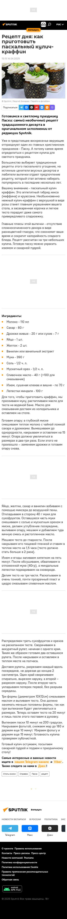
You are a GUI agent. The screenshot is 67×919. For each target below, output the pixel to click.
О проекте (7, 848)
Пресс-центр (38, 853)
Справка (24, 773)
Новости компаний (12, 857)
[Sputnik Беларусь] (10, 25)
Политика (51, 819)
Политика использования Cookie (20, 867)
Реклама (29, 857)
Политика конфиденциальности (19, 862)
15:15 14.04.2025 (11, 58)
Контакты (7, 853)
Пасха (34, 773)
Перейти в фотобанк (40, 101)
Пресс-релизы (22, 853)
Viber (58, 762)
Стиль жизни (9, 773)
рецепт (44, 773)
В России (35, 819)
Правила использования (28, 848)
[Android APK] (12, 889)
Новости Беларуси (14, 819)
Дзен (41, 766)
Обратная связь (10, 879)
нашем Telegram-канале (32, 762)
